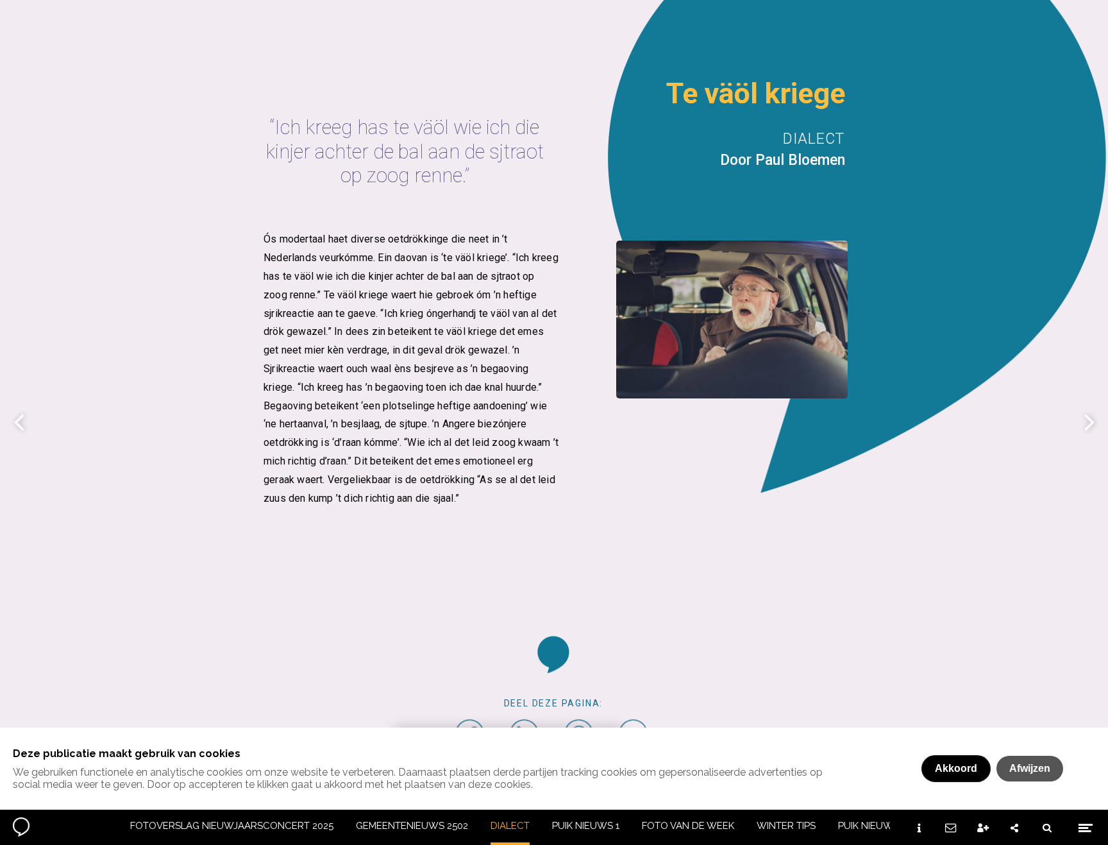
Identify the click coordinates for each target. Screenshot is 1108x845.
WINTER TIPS (786, 826)
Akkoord (956, 768)
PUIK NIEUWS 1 (585, 826)
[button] (553, 654)
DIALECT (510, 826)
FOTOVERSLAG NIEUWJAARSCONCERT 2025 (231, 826)
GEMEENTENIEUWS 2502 (412, 826)
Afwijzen (1029, 768)
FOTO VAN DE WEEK (688, 826)
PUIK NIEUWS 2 (872, 826)
